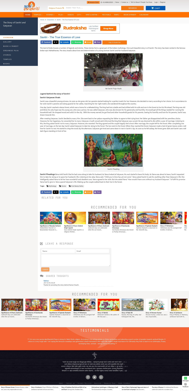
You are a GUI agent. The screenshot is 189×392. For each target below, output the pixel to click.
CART (157, 8)
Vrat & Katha (91, 15)
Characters (50, 20)
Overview (8, 37)
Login (156, 2)
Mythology (52, 186)
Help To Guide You (114, 42)
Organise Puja (11, 50)
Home (117, 2)
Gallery (7, 42)
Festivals (106, 15)
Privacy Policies (84, 383)
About (61, 383)
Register (162, 2)
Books (6, 64)
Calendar (143, 15)
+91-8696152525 (107, 2)
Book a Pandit (130, 15)
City (79, 15)
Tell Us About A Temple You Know (141, 2)
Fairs (116, 15)
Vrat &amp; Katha (77, 186)
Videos (70, 15)
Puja (60, 15)
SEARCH (132, 8)
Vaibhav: (46, 281)
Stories (49, 15)
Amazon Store (94, 2)
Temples (37, 15)
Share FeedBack (124, 383)
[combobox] (93, 8)
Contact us (124, 2)
